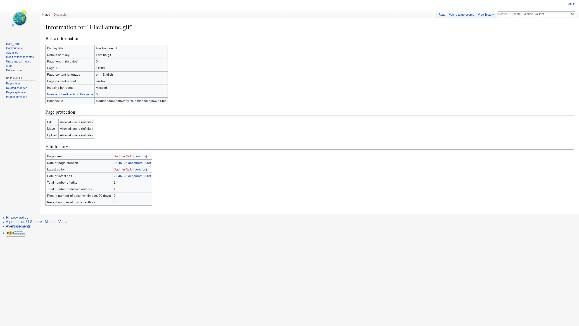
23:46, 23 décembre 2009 (132, 163)
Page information (16, 96)
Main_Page (13, 44)
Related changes (16, 88)
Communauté (14, 48)
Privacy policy (17, 217)
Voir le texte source (461, 14)
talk (129, 156)
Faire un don (14, 70)
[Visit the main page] (20, 18)
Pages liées (13, 83)
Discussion (61, 14)
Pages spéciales (16, 92)
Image (46, 14)
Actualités (12, 52)
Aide (9, 65)
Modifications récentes (20, 57)
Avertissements (18, 226)
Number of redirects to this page (70, 94)
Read (442, 14)
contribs (140, 156)
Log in (571, 3)
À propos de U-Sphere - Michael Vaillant (38, 222)
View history (486, 14)
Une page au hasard (18, 61)
